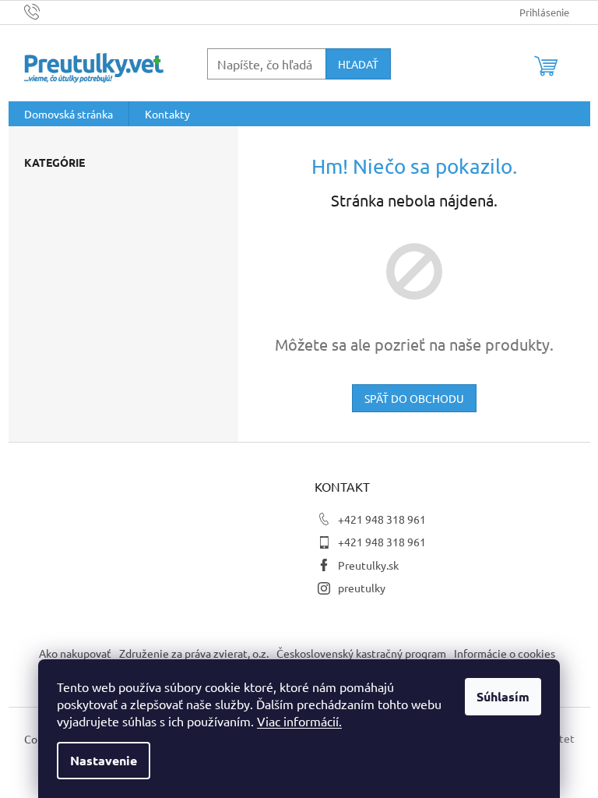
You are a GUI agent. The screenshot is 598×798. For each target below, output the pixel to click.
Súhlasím (503, 696)
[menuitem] (68, 113)
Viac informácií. (299, 721)
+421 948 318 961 (382, 519)
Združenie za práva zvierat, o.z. (194, 653)
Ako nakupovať (75, 653)
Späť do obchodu (414, 398)
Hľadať (358, 64)
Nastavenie (103, 760)
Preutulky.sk (368, 565)
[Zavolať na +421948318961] (47, 10)
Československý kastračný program (361, 653)
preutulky (361, 588)
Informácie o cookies (504, 653)
